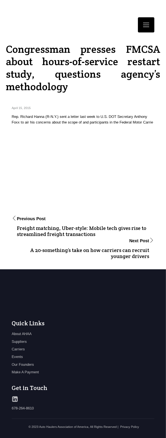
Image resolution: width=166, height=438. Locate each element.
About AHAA (22, 334)
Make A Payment (25, 372)
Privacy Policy (129, 426)
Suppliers (19, 342)
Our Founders (23, 365)
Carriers (18, 349)
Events (17, 357)
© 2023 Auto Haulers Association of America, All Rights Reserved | (73, 426)
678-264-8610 (23, 408)
